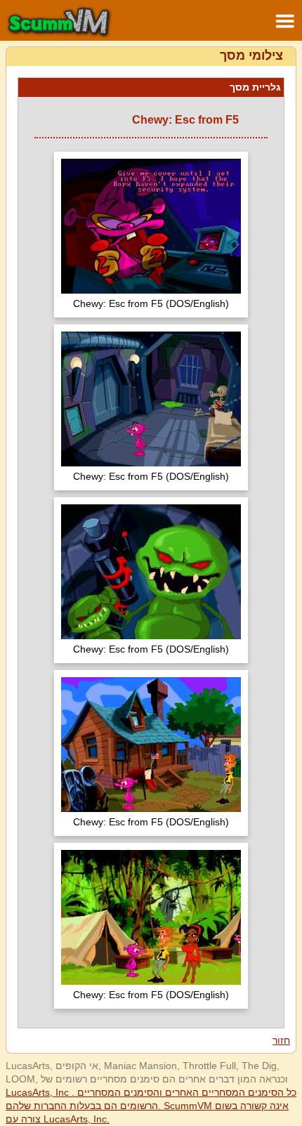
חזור (281, 1040)
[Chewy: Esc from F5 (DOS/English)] (151, 228)
